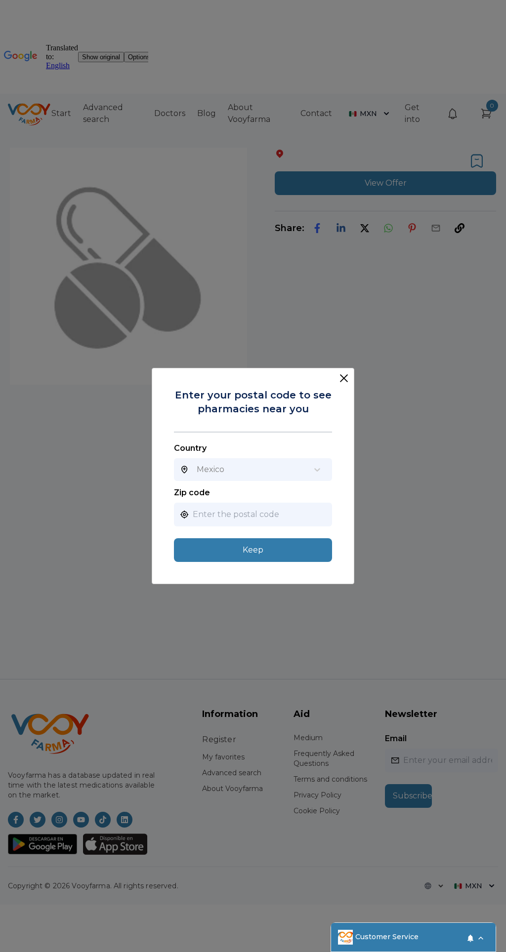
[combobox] (197, 470)
